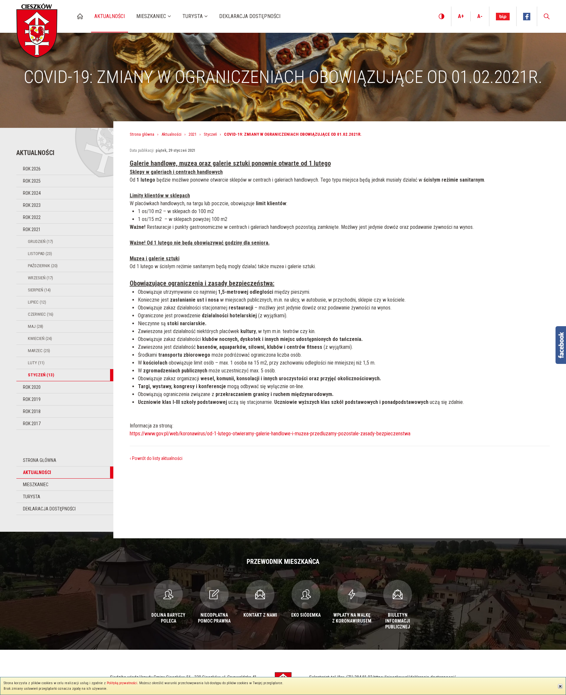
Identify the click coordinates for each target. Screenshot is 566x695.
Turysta (31, 496)
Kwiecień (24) (40, 338)
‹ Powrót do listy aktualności (156, 458)
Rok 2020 (32, 387)
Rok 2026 (32, 168)
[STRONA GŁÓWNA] (80, 16)
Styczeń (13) (41, 374)
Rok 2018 (32, 411)
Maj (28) (35, 326)
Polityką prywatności (122, 683)
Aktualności (37, 472)
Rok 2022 (32, 217)
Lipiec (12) (37, 302)
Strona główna (39, 460)
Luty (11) (36, 362)
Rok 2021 (32, 229)
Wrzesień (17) (40, 277)
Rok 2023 (32, 205)
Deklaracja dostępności (49, 508)
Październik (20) (43, 265)
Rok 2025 (32, 181)
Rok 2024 (32, 193)
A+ (461, 16)
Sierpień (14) (39, 290)
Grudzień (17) (40, 241)
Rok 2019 (32, 399)
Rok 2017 (32, 423)
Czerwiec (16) (40, 314)
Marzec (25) (39, 350)
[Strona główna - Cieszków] (36, 29)
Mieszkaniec (35, 484)
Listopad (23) (40, 253)
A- (479, 16)
